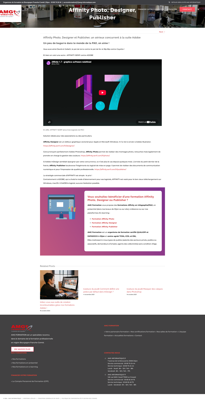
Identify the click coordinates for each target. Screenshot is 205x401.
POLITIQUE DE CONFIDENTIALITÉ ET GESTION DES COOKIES (79, 398)
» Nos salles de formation (166, 332)
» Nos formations (18, 359)
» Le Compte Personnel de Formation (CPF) (30, 381)
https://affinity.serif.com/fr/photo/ (95, 156)
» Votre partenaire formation (116, 332)
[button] (198, 9)
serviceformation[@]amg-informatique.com (79, 2)
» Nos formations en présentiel (24, 363)
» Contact (138, 336)
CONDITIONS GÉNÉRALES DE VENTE (48, 398)
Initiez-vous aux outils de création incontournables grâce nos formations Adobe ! (57, 305)
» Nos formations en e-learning (24, 367)
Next (161, 32)
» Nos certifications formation (142, 332)
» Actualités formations (123, 336)
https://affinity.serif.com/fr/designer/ (59, 146)
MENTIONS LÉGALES (29, 398)
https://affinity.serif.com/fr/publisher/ (110, 169)
